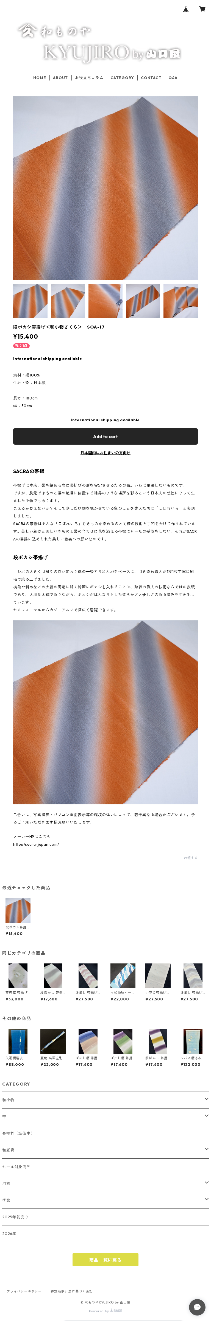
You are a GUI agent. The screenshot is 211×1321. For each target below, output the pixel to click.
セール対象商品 (16, 1166)
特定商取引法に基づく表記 (72, 1291)
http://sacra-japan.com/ (36, 844)
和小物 (8, 1100)
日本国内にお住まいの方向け (105, 452)
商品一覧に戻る (105, 1260)
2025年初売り (15, 1216)
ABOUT (60, 77)
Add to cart (105, 436)
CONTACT (151, 77)
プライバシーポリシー (24, 1291)
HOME (39, 77)
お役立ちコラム (89, 77)
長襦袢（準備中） (18, 1133)
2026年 (9, 1233)
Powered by (99, 1311)
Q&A (172, 77)
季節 (6, 1200)
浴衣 (6, 1183)
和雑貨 (8, 1150)
